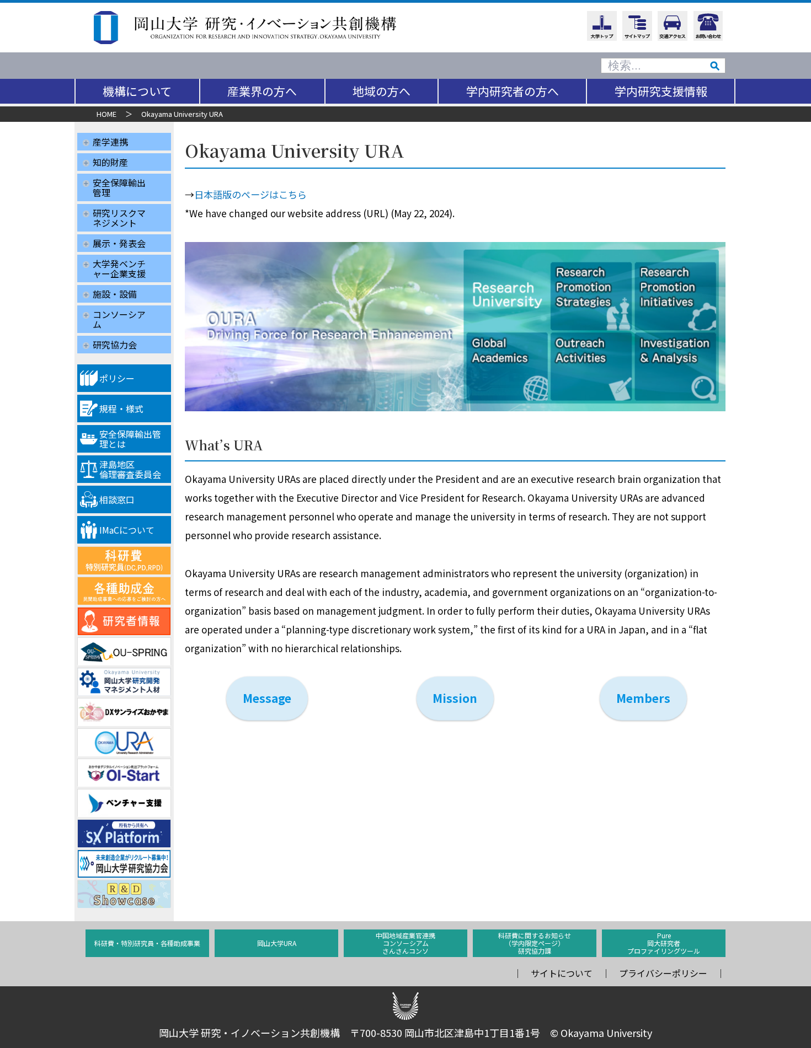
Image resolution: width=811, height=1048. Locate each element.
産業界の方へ (262, 91)
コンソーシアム (119, 319)
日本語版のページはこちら (250, 194)
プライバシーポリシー (663, 973)
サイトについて (562, 973)
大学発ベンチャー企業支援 (119, 268)
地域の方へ (381, 91)
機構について (137, 91)
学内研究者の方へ (512, 91)
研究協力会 (115, 344)
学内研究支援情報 (661, 91)
